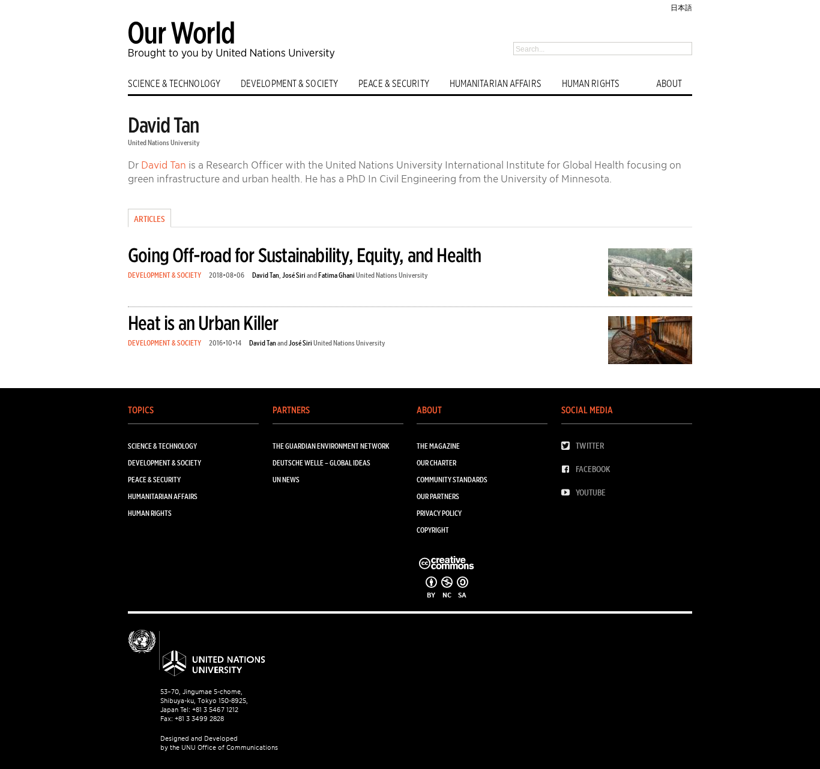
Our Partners (438, 496)
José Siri (294, 275)
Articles (149, 219)
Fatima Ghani (336, 275)
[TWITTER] (568, 446)
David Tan (163, 165)
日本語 (681, 7)
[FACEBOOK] (568, 469)
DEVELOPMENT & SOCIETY (289, 83)
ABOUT (669, 83)
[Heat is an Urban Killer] (650, 342)
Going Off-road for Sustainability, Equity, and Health (304, 255)
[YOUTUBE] (568, 492)
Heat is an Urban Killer (203, 323)
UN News (286, 479)
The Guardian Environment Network (331, 445)
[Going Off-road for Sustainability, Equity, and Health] (650, 274)
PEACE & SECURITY (393, 83)
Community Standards (452, 479)
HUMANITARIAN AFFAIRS (495, 83)
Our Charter (436, 462)
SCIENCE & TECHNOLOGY (174, 83)
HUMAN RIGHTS (591, 83)
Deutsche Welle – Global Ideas (321, 462)
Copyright (433, 529)
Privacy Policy (439, 513)
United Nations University (164, 142)
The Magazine (438, 445)
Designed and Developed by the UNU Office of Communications (219, 743)
